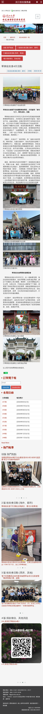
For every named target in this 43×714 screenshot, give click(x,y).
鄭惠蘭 (5, 705)
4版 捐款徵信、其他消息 (12, 59)
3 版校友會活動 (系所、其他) (13, 53)
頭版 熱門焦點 (8, 48)
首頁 (5, 37)
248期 (4, 438)
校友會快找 (16, 10)
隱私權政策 (13, 703)
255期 (4, 410)
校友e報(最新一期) (24, 37)
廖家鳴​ (8, 699)
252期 (4, 422)
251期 (4, 426)
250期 (4, 430)
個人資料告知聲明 (23, 703)
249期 (4, 434)
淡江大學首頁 (6, 10)
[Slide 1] (17, 32)
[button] (17, 498)
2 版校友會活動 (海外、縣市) (28, 48)
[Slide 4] (23, 32)
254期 (4, 414)
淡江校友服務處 (23, 2)
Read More (5, 443)
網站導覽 (24, 10)
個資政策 (5, 703)
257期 (4, 402)
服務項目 (12, 37)
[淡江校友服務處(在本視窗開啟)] (14, 18)
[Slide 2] (19, 32)
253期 (4, 418)
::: (0, 10)
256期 (4, 406)
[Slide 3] (21, 32)
